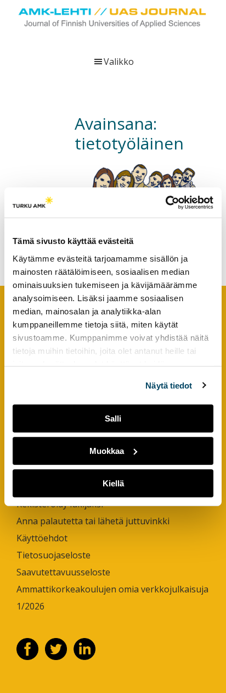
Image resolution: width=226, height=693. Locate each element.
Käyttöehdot (41, 538)
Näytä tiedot (168, 385)
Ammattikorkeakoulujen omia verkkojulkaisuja (112, 589)
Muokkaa (106, 451)
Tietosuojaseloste (53, 555)
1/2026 (30, 606)
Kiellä (113, 482)
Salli (113, 418)
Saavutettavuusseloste (63, 572)
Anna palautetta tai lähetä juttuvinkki (93, 521)
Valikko (119, 62)
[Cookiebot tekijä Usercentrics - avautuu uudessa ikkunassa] (165, 202)
